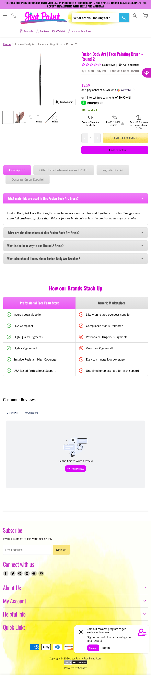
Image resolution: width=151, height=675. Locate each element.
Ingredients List (112, 170)
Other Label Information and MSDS (63, 170)
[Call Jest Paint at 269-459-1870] (13, 16)
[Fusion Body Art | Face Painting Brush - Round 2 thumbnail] (8, 117)
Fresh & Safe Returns (115, 124)
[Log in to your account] (134, 15)
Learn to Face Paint (81, 31)
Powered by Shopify (75, 667)
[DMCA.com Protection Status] (75, 663)
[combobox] (95, 17)
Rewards (28, 31)
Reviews (44, 31)
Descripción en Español (27, 179)
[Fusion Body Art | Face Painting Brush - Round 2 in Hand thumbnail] (20, 117)
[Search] (124, 17)
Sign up (61, 549)
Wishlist (60, 31)
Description (17, 170)
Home (7, 44)
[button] (114, 90)
